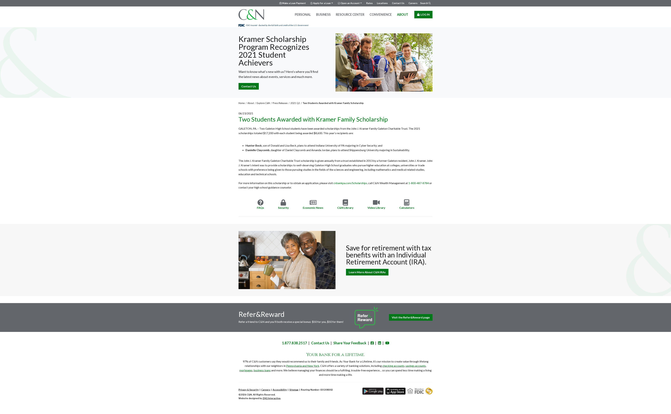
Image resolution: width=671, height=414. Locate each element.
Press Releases (280, 103)
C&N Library (345, 207)
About (402, 14)
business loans (262, 370)
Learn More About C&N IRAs (367, 272)
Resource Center (350, 14)
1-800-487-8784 (418, 183)
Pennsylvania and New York (302, 365)
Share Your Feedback (349, 343)
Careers (265, 389)
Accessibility (280, 389)
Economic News (313, 207)
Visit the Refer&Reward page (411, 317)
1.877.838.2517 (294, 343)
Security (283, 207)
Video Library (376, 207)
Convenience (381, 14)
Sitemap (293, 389)
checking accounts (393, 365)
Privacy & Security (249, 389)
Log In (425, 14)
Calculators (406, 207)
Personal (303, 14)
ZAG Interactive (271, 398)
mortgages (245, 370)
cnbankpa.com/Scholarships (350, 183)
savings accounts (416, 365)
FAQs (260, 207)
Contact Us (248, 86)
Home (242, 103)
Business (323, 14)
